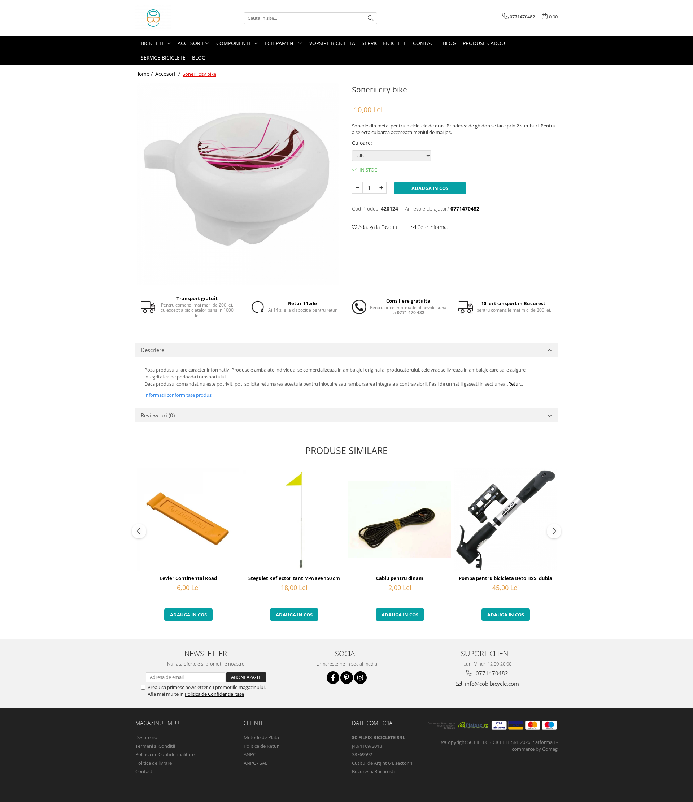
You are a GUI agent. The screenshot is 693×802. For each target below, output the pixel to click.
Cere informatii (433, 227)
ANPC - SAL (255, 763)
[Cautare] (370, 18)
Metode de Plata (261, 737)
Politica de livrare (153, 763)
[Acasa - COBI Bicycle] (171, 18)
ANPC (250, 754)
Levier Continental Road (188, 578)
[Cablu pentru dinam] (399, 519)
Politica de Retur (261, 746)
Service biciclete (384, 43)
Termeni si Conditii (155, 746)
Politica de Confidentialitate (214, 694)
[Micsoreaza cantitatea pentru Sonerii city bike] (357, 188)
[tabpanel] (238, 184)
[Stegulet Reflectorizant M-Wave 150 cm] (294, 519)
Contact (424, 43)
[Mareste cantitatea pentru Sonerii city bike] (381, 188)
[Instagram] (360, 677)
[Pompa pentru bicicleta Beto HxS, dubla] (505, 519)
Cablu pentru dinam (399, 578)
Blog (449, 43)
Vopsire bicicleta (332, 43)
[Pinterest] (346, 677)
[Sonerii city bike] (238, 184)
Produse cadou (484, 43)
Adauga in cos (429, 188)
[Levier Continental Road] (188, 519)
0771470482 (491, 673)
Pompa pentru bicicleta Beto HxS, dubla (505, 578)
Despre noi (146, 737)
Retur (514, 384)
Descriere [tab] (152, 350)
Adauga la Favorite (378, 227)
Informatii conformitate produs (178, 395)
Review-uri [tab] (158, 415)
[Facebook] (333, 677)
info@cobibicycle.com (491, 683)
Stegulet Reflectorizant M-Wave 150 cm (294, 578)
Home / (144, 73)
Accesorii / (168, 73)
